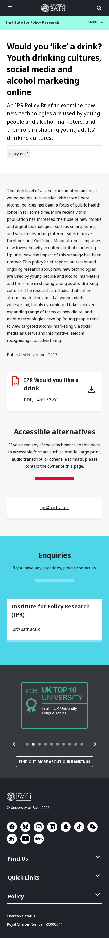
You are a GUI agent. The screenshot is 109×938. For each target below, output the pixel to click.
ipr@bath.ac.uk (54, 507)
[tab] (27, 744)
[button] (14, 744)
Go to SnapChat (66, 827)
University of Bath (54, 8)
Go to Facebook (12, 827)
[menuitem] (55, 857)
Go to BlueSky (25, 827)
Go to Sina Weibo (12, 839)
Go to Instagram (39, 827)
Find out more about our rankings (54, 761)
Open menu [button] (10, 8)
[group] (54, 705)
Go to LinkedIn (52, 827)
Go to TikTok (79, 827)
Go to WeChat (92, 827)
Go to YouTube (25, 839)
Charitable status (21, 916)
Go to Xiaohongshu (39, 839)
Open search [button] (99, 8)
